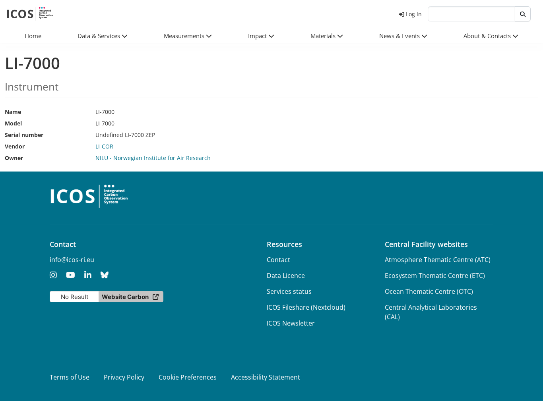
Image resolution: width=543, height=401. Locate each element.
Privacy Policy (124, 377)
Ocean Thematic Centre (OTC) (429, 291)
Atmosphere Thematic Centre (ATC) (438, 259)
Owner (14, 158)
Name (13, 112)
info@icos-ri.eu (72, 259)
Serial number (24, 135)
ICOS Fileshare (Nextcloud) (306, 307)
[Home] (30, 14)
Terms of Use (69, 377)
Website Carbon (125, 297)
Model (13, 123)
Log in (414, 14)
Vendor (15, 146)
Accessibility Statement (265, 377)
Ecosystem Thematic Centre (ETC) (435, 275)
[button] (102, 36)
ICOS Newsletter (291, 323)
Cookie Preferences (188, 377)
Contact (278, 259)
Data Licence (286, 275)
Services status (289, 291)
